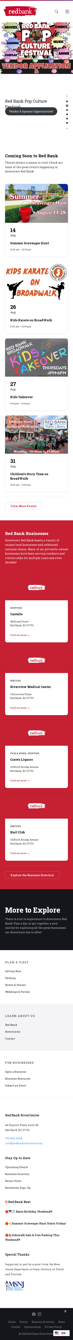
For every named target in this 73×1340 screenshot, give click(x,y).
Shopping (16, 607)
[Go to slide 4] (67, 114)
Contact (10, 1038)
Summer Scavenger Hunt (29, 243)
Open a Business (15, 1071)
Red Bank (11, 1024)
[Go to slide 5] (67, 118)
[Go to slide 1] (67, 101)
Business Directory (17, 1174)
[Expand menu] (67, 11)
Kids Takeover (21, 397)
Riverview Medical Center (30, 687)
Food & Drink (18, 753)
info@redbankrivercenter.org (23, 1143)
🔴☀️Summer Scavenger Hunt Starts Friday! (35, 1223)
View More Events (23, 506)
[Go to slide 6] (67, 123)
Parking (10, 978)
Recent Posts (13, 1181)
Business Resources (17, 1078)
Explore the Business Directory (32, 875)
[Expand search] (56, 11)
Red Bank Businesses (26, 533)
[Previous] (67, 96)
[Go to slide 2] (67, 106)
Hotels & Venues (15, 985)
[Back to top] (65, 1311)
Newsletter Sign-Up (18, 1187)
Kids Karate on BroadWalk (31, 320)
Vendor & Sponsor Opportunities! (31, 111)
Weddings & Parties (17, 991)
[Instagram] (39, 1314)
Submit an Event (15, 1085)
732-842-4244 (13, 1138)
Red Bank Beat (19, 1202)
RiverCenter (12, 1031)
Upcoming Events (16, 1167)
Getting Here (13, 971)
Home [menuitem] (12, 1321)
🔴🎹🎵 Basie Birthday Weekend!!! (28, 1211)
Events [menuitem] (24, 1321)
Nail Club (17, 832)
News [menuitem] (61, 1321)
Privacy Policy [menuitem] (53, 1326)
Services (15, 680)
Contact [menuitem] (15, 1326)
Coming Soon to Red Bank (31, 155)
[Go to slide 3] (67, 110)
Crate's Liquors (21, 759)
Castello (16, 614)
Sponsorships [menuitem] (32, 1326)
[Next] (67, 128)
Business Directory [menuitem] (43, 1321)
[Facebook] (33, 1314)
